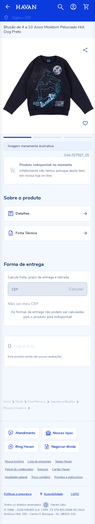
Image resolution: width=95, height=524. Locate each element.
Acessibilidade (53, 494)
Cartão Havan (61, 469)
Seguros (42, 469)
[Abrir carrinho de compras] (86, 6)
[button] (17, 137)
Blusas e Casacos (15, 408)
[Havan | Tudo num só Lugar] (26, 7)
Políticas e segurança (17, 494)
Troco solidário (40, 477)
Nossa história (14, 461)
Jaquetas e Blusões (63, 402)
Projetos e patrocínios (68, 477)
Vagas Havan (63, 461)
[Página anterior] (8, 6)
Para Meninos (37, 402)
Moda (20, 402)
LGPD (75, 494)
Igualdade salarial (16, 477)
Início (7, 402)
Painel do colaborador (19, 469)
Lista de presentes (39, 461)
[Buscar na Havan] (60, 6)
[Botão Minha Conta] (73, 6)
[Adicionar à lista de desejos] (85, 123)
